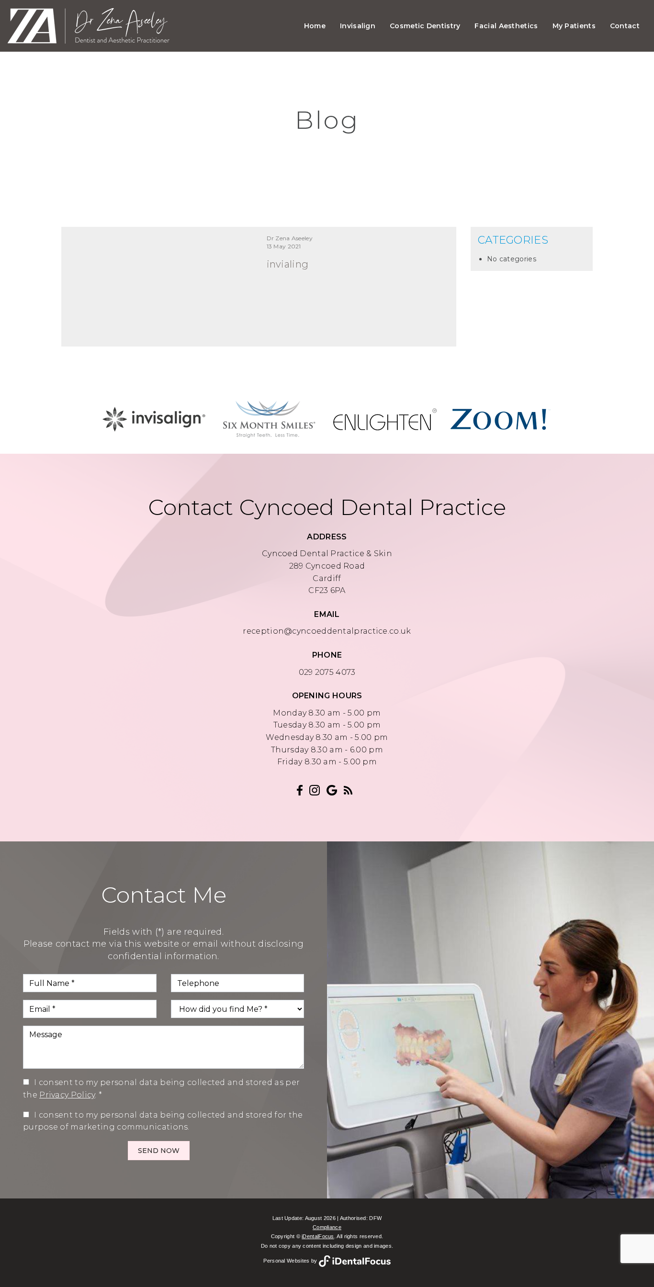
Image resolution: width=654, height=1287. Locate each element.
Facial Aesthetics (506, 26)
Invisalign (357, 26)
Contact (625, 26)
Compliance (327, 1227)
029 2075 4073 (327, 672)
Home (315, 26)
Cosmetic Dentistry (425, 26)
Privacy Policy (67, 1094)
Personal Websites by (290, 1261)
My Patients (574, 26)
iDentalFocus (318, 1236)
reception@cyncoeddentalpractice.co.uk (327, 631)
